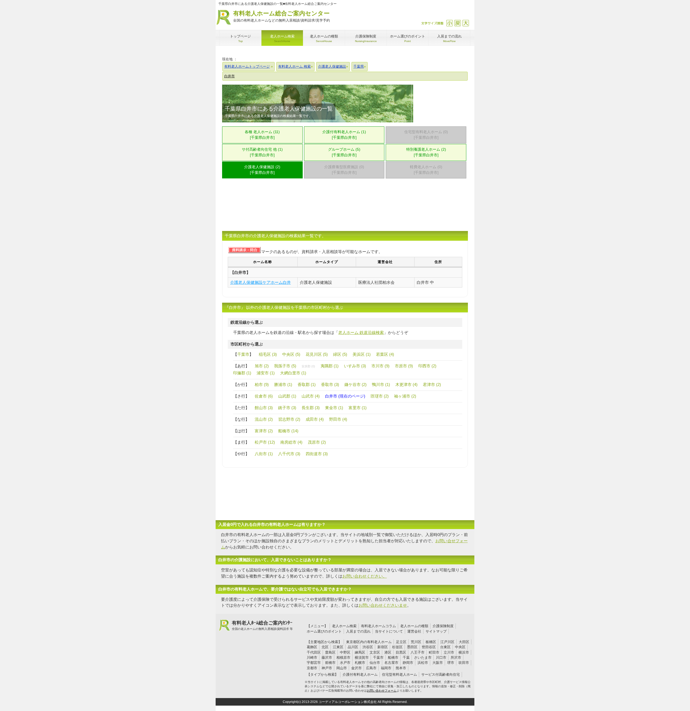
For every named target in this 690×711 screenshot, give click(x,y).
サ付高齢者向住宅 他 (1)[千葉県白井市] (262, 152)
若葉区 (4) (385, 354)
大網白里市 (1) (293, 373)
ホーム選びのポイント (324, 631)
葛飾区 (312, 647)
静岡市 (408, 663)
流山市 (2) (264, 419)
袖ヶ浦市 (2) (405, 396)
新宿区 (382, 647)
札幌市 (360, 663)
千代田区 (314, 652)
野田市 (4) (338, 419)
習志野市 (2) (289, 419)
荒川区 (416, 642)
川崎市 (312, 657)
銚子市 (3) (287, 407)
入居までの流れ (358, 631)
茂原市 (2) (317, 442)
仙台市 (375, 663)
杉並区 (397, 647)
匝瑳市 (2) (380, 396)
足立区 (401, 642)
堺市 (450, 663)
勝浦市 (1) (283, 384)
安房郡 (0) (308, 366)
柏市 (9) (262, 384)
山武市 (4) (311, 396)
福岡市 (386, 668)
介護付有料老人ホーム (360, 674)
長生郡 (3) (311, 407)
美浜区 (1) (362, 354)
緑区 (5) (340, 354)
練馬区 (360, 652)
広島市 (371, 668)
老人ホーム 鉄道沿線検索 (361, 332)
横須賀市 (362, 657)
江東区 (338, 647)
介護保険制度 (443, 626)
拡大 (465, 23)
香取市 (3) (330, 384)
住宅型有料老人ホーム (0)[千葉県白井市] (426, 135)
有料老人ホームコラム (378, 626)
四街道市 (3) (317, 453)
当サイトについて (389, 631)
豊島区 (330, 652)
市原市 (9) (404, 366)
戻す (457, 23)
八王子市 (417, 652)
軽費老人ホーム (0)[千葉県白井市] (426, 170)
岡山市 (341, 668)
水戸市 (345, 663)
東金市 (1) (334, 407)
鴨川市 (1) (381, 384)
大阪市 (437, 663)
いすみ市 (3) (355, 366)
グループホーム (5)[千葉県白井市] (344, 152)
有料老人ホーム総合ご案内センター (281, 16)
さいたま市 (423, 657)
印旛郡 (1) (242, 373)
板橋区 (431, 642)
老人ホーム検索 (344, 626)
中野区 (345, 652)
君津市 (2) (432, 384)
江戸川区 (447, 642)
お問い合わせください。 (364, 576)
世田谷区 (429, 647)
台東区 (445, 647)
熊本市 (401, 668)
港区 (387, 652)
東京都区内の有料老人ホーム (369, 642)
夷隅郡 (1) (329, 366)
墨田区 (412, 647)
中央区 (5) (291, 354)
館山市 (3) (264, 407)
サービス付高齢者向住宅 (440, 674)
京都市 (312, 668)
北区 (325, 647)
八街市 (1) (264, 453)
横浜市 (463, 652)
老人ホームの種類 (414, 626)
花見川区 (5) (317, 354)
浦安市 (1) (266, 373)
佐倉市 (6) (264, 396)
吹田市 (463, 663)
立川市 (449, 652)
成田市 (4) (315, 419)
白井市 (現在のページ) (345, 396)
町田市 (434, 652)
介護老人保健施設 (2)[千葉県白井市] (262, 170)
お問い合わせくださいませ (382, 605)
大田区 (464, 642)
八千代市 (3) (289, 453)
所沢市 (456, 657)
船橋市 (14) (288, 431)
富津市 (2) (264, 431)
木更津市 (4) (406, 384)
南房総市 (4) (291, 442)
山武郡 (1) (287, 396)
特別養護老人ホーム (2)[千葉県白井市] (426, 152)
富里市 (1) (358, 407)
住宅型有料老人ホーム (399, 674)
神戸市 (327, 668)
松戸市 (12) (265, 442)
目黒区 (401, 652)
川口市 (441, 657)
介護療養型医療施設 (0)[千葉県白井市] (344, 170)
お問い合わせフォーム (381, 690)
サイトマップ (436, 631)
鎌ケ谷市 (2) (355, 384)
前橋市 (330, 663)
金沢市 (356, 668)
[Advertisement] (345, 208)
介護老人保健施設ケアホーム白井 (260, 282)
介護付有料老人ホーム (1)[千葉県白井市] (344, 135)
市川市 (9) (380, 366)
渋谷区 (368, 647)
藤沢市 (327, 657)
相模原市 (343, 657)
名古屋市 (391, 663)
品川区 (353, 647)
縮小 (449, 23)
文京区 (375, 652)
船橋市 (393, 657)
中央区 (460, 647)
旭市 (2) (262, 366)
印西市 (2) (427, 366)
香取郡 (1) (307, 384)
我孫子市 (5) (285, 366)
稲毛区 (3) (268, 354)
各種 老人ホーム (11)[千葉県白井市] (262, 135)
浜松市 (423, 663)
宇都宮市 (314, 663)
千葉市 (243, 354)
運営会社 (414, 631)
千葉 (406, 657)
